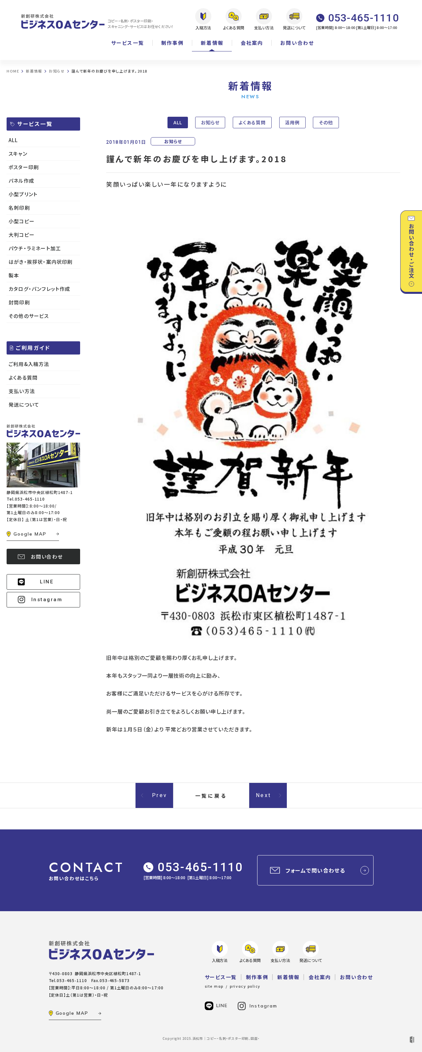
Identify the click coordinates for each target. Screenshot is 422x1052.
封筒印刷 (19, 302)
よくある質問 (252, 122)
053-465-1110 (200, 867)
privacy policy (245, 986)
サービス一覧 (127, 42)
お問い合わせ (297, 42)
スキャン (18, 153)
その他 (326, 122)
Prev (159, 795)
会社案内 (252, 42)
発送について (24, 404)
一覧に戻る (211, 795)
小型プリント (23, 194)
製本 (14, 275)
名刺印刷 (19, 207)
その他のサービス (29, 315)
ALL (177, 122)
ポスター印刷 (24, 167)
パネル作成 (21, 180)
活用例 (292, 122)
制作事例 (172, 42)
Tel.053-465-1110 (26, 499)
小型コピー (22, 221)
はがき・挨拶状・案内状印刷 (41, 261)
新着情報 (212, 42)
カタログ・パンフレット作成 (40, 288)
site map (214, 986)
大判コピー (22, 234)
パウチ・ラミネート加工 (35, 248)
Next (263, 795)
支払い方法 (22, 390)
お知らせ (210, 122)
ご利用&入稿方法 (29, 363)
